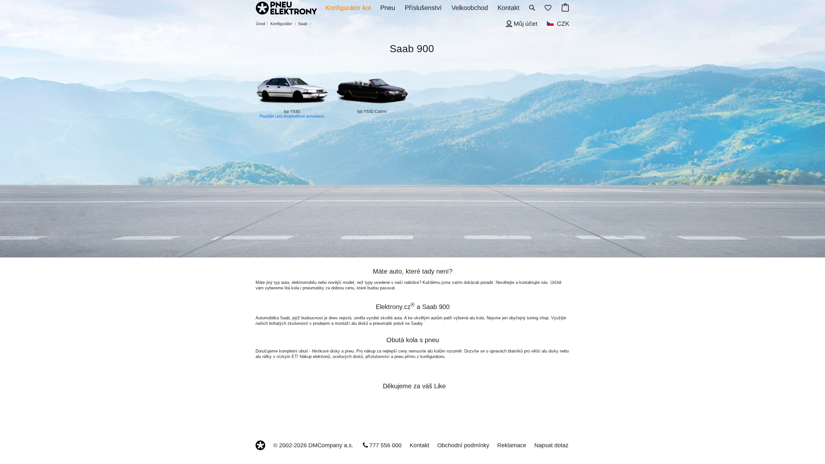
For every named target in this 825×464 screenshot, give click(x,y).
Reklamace (511, 445)
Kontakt (419, 445)
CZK (563, 23)
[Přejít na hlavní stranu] (286, 9)
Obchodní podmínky (463, 445)
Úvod (260, 24)
